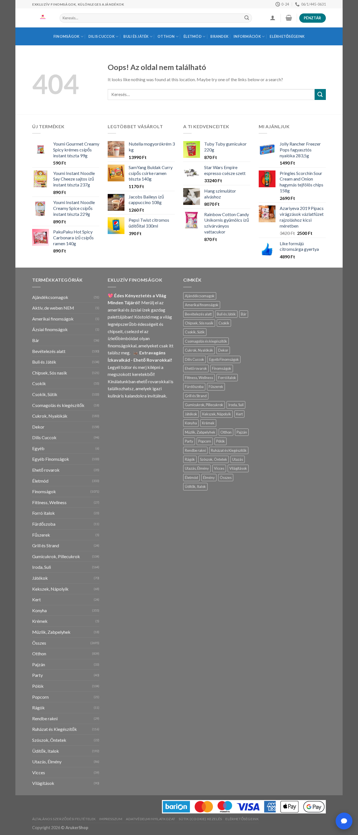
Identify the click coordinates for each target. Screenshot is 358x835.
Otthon (166, 36)
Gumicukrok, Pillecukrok (56, 556)
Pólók (38, 686)
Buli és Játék (136, 36)
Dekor (38, 426)
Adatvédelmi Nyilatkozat (150, 819)
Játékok (40, 578)
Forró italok (43, 513)
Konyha (39, 610)
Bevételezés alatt (48, 351)
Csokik (39, 383)
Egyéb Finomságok (50, 459)
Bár (35, 340)
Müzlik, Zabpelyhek (51, 632)
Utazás (237, 459)
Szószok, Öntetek (49, 740)
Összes (39, 642)
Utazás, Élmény (47, 761)
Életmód (192, 36)
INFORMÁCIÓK (247, 36)
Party (37, 675)
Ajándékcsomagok (50, 297)
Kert (36, 599)
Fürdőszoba (43, 524)
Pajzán (38, 664)
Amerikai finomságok (53, 318)
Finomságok (66, 36)
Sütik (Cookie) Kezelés (200, 819)
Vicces (38, 772)
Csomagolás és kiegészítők (58, 405)
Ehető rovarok (46, 470)
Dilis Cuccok (101, 36)
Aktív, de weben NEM (53, 307)
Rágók (38, 707)
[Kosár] (289, 17)
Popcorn (40, 697)
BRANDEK (219, 36)
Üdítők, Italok (45, 751)
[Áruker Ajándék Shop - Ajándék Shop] (41, 17)
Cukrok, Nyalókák (49, 415)
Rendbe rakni (45, 718)
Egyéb (38, 448)
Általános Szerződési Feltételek (64, 819)
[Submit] (246, 18)
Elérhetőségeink (287, 36)
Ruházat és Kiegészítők (54, 729)
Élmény (209, 477)
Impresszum (110, 819)
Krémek (40, 621)
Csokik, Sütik (44, 394)
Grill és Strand (45, 545)
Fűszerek (41, 534)
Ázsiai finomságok (50, 329)
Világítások (43, 783)
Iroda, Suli (41, 567)
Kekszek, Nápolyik (50, 588)
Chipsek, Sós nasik (49, 372)
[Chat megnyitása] (344, 821)
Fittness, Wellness (49, 502)
